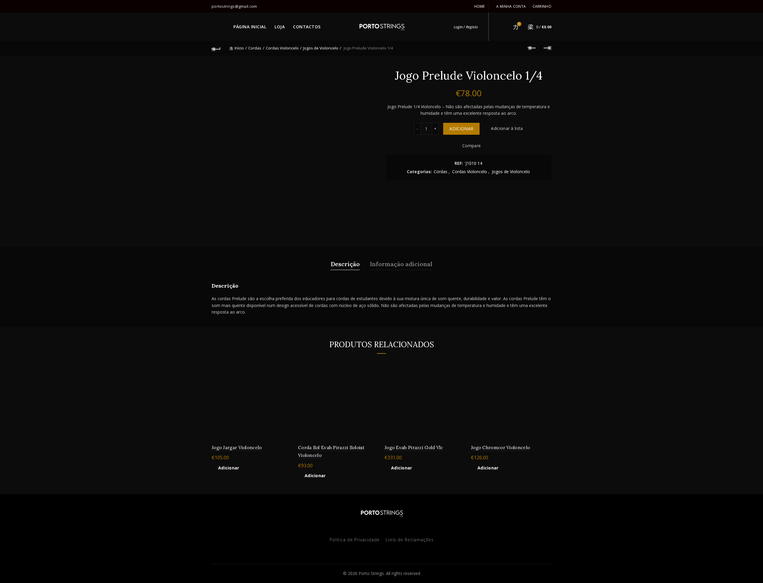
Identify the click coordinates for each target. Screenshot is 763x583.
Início (239, 48)
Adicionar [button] (228, 468)
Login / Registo (466, 27)
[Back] (216, 48)
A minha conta (511, 6)
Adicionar (461, 128)
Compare (471, 145)
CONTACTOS (307, 27)
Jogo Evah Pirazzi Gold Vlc (413, 447)
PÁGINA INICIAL (249, 27)
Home (479, 6)
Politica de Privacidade (355, 539)
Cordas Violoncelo (282, 48)
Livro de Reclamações (410, 539)
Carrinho (542, 6)
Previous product (532, 48)
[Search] (502, 26)
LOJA (280, 27)
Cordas (254, 48)
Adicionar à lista (507, 128)
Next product (546, 48)
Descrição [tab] (345, 264)
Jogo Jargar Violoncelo (237, 447)
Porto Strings (371, 573)
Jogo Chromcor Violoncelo (500, 447)
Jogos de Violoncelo (320, 48)
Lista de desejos (519, 24)
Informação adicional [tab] (401, 264)
